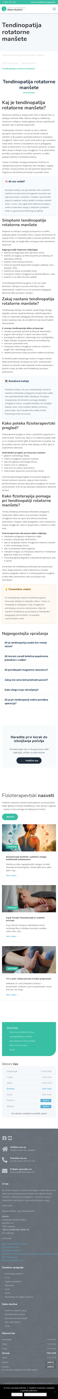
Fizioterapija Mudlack (14, 1273)
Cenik (12, 1049)
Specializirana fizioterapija (22, 1041)
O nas (7, 1277)
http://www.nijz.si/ (10, 1257)
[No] (54, 1391)
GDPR (7, 1293)
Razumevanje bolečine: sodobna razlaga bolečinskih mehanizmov (26, 858)
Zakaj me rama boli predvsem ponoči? (26, 679)
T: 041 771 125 (9, 2)
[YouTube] (10, 1139)
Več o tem (11, 875)
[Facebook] (5, 1139)
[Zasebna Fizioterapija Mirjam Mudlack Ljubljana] (13, 8)
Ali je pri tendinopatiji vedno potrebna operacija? (26, 701)
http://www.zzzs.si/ (10, 1247)
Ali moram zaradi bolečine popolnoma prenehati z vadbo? (26, 658)
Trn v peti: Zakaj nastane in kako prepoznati (28, 978)
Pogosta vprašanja (13, 1281)
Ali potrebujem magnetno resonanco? (26, 669)
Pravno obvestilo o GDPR (35, 1394)
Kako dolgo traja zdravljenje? (22, 689)
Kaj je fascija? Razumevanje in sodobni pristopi (25, 919)
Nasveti (10, 817)
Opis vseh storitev (18, 1045)
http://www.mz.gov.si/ (11, 1250)
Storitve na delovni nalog (21, 1032)
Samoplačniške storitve (20, 1036)
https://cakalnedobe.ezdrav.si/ (15, 1243)
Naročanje (9, 1285)
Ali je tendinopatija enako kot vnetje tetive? (26, 644)
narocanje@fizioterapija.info (43, 2)
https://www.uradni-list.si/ (13, 1260)
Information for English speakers (19, 1297)
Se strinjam (17, 1394)
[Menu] (54, 9)
